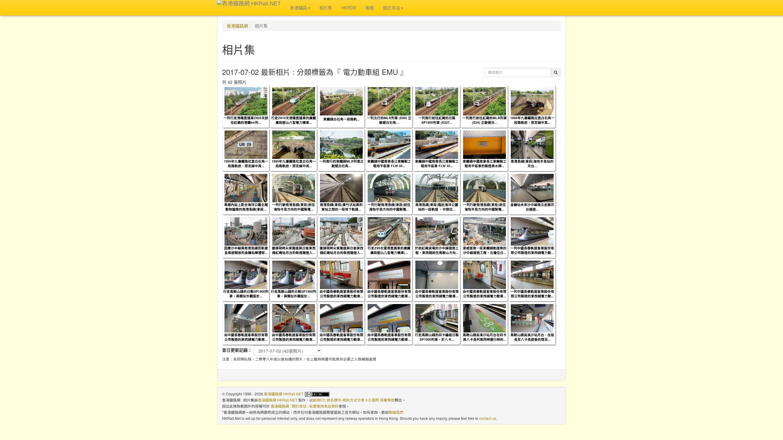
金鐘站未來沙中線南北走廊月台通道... (532, 206)
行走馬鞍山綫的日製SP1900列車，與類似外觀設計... (246, 293)
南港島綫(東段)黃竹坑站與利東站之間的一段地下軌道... (341, 206)
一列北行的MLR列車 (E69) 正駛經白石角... (389, 120)
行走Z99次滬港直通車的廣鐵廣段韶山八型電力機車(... (389, 250)
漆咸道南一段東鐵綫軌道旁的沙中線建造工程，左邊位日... (485, 250)
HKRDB (348, 8)
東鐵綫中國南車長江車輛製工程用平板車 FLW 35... (389, 163)
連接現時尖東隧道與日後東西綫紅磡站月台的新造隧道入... (294, 250)
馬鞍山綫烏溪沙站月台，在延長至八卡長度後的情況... (532, 337)
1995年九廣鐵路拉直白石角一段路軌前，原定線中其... (532, 120)
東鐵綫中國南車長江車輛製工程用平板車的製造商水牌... (485, 163)
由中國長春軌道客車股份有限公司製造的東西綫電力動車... (341, 293)
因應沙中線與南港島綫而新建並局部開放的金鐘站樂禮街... (246, 250)
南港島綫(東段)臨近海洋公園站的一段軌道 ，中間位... (436, 206)
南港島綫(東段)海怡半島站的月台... (532, 163)
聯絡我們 (396, 412)
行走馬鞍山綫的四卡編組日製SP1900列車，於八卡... (437, 337)
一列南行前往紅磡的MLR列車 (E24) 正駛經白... (484, 120)
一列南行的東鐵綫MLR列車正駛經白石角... (341, 163)
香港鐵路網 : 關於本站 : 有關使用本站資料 (305, 406)
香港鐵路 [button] (298, 8)
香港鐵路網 (237, 26)
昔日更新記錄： (237, 350)
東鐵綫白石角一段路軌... (341, 119)
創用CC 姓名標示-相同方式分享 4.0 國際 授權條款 (354, 399)
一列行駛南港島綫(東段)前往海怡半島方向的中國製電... (293, 206)
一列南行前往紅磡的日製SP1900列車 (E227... (436, 120)
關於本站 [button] (391, 8)
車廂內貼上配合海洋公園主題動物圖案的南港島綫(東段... (246, 206)
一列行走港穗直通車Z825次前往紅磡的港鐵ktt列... (246, 120)
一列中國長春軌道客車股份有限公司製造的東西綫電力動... (532, 250)
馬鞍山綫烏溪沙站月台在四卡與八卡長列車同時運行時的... (485, 337)
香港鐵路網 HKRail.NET (283, 393)
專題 (369, 8)
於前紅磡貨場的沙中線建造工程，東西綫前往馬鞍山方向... (437, 250)
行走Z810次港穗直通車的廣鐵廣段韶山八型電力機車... (293, 120)
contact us (487, 418)
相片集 (325, 8)
